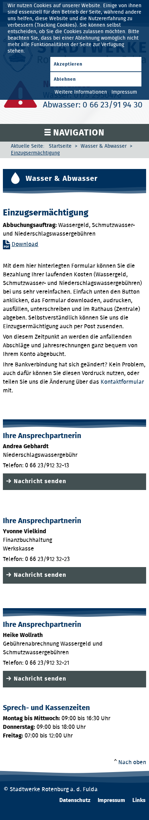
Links (138, 800)
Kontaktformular (122, 382)
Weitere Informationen (81, 92)
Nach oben (132, 762)
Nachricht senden (40, 481)
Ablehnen (65, 79)
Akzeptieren (68, 64)
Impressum (111, 800)
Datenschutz (74, 800)
